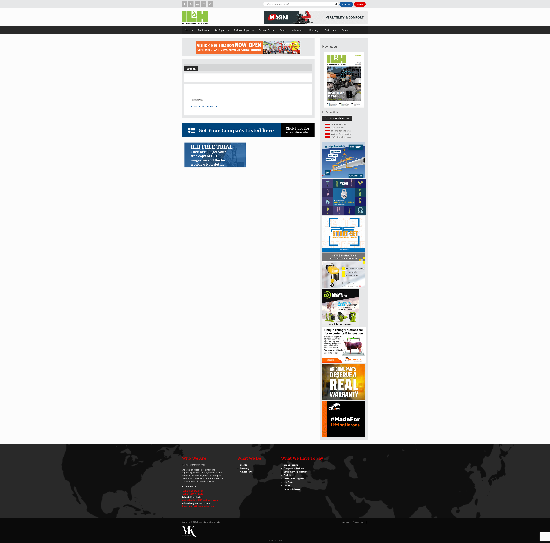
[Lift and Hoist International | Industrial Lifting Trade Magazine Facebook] (184, 4)
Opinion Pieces (266, 30)
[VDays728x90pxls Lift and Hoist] (248, 47)
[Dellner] (340, 325)
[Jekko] (343, 435)
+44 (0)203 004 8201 (192, 491)
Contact (345, 30)
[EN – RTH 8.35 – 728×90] (316, 17)
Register (346, 4)
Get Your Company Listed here (236, 130)
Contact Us (190, 486)
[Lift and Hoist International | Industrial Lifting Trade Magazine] (196, 17)
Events (283, 30)
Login (360, 4)
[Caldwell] (344, 362)
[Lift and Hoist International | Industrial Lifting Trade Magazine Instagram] (203, 4)
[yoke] (344, 214)
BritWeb (279, 540)
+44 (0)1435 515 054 (192, 494)
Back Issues (330, 30)
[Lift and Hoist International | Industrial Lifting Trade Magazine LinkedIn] (197, 4)
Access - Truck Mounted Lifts (204, 106)
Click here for (298, 130)
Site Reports (220, 30)
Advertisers (297, 30)
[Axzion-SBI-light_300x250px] (343, 177)
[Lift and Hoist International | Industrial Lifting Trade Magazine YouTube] (210, 4)
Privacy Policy (359, 522)
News (187, 30)
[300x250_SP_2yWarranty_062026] (343, 399)
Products (202, 30)
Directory (314, 30)
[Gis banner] (343, 287)
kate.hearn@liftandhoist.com (198, 506)
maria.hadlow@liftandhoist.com (200, 500)
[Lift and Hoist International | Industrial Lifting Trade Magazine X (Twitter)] (191, 4)
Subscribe (344, 522)
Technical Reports (242, 30)
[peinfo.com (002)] (343, 251)
